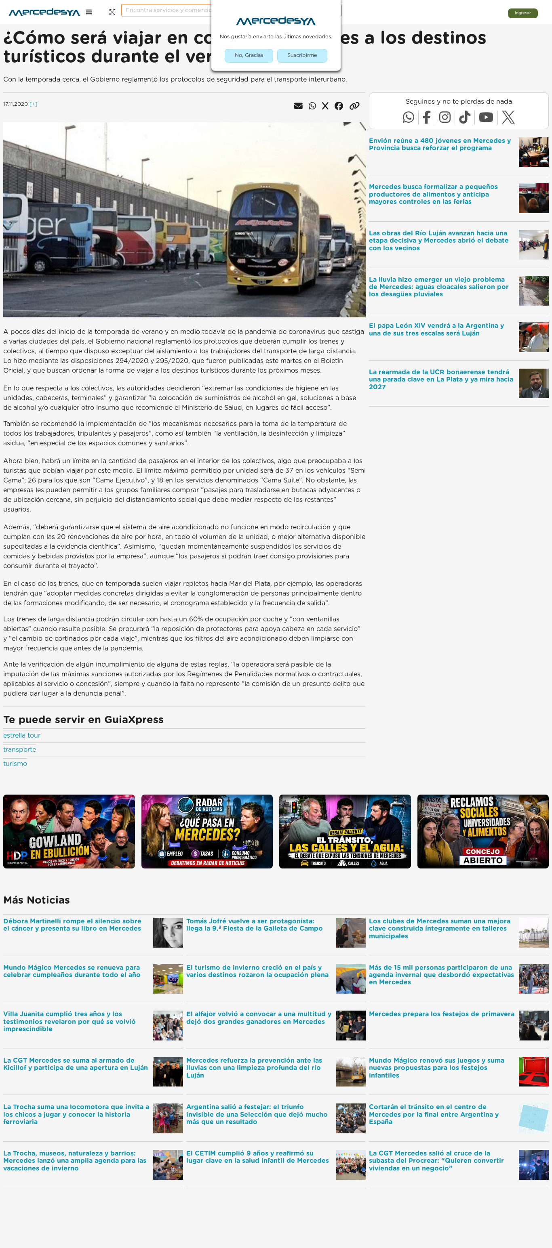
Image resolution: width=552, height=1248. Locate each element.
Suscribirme (302, 55)
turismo (15, 764)
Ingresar (523, 13)
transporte (19, 750)
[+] (33, 104)
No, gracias (249, 55)
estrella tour (21, 735)
